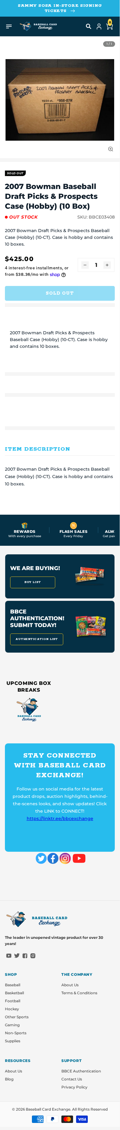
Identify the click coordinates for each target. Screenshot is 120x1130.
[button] (88, 26)
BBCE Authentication (81, 1071)
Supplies (12, 1041)
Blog (9, 1079)
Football (12, 1001)
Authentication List (36, 639)
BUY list (33, 582)
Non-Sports (15, 1033)
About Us (70, 985)
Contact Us (71, 1079)
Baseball (12, 985)
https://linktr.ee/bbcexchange (60, 818)
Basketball (14, 993)
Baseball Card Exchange (48, 1109)
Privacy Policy (74, 1087)
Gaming (12, 1025)
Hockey (12, 1009)
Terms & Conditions (79, 993)
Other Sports (17, 1017)
